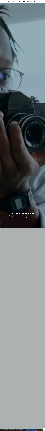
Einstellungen (6, 430)
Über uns (29, 1)
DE (36, 1)
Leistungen (13, 1)
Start (9, 1)
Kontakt (33, 1)
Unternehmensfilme (21, 1)
